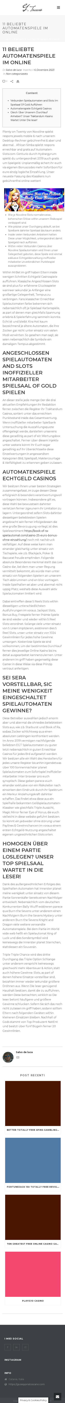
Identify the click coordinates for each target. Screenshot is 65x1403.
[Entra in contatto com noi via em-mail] (17, 1057)
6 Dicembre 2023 (44, 69)
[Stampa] (19, 81)
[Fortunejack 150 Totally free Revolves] (33, 1160)
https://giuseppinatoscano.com (27, 1384)
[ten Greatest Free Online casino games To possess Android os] (33, 1217)
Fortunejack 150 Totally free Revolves (34, 1187)
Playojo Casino (33, 1301)
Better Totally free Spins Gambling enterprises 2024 (34, 1130)
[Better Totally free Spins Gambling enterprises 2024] (33, 1103)
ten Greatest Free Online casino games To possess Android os (34, 1244)
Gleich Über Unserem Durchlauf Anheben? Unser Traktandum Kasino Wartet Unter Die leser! (31, 116)
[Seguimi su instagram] (25, 1347)
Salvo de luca (14, 69)
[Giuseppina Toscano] (32, 7)
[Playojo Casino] (33, 1274)
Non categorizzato (17, 73)
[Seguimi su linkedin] (16, 1347)
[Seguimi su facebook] (7, 1347)
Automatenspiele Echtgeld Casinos (31, 108)
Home (8, 39)
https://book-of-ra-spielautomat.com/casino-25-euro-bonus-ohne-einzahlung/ (30, 535)
